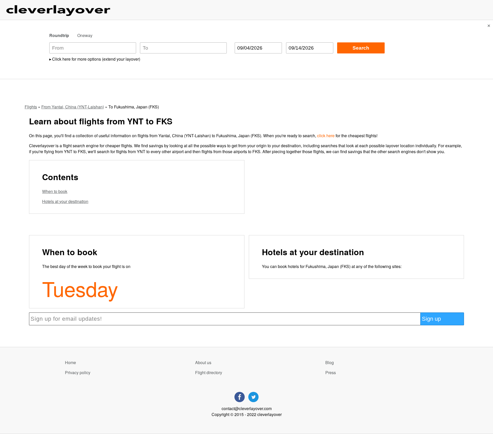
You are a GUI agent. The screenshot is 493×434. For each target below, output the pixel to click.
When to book (54, 191)
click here (326, 135)
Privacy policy (77, 372)
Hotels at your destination (65, 201)
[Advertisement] (355, 196)
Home (70, 362)
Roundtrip (59, 35)
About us (203, 362)
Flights (31, 107)
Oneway (84, 35)
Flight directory (208, 372)
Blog (329, 362)
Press (330, 372)
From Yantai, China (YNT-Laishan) (72, 107)
